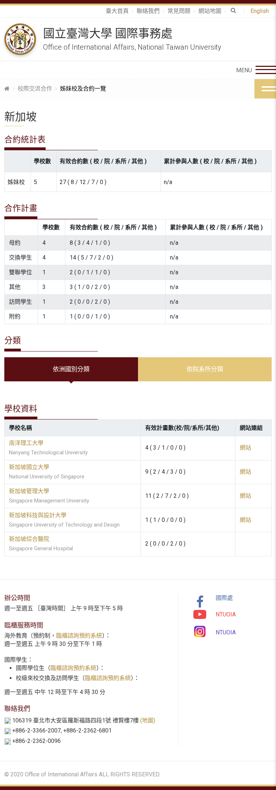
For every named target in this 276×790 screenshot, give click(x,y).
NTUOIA (226, 614)
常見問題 (178, 11)
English (261, 11)
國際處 (224, 597)
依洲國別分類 (71, 369)
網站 (245, 447)
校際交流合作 (35, 88)
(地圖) (147, 720)
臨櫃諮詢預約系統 (79, 635)
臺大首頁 (117, 11)
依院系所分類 (205, 369)
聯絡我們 (148, 11)
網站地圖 (209, 11)
